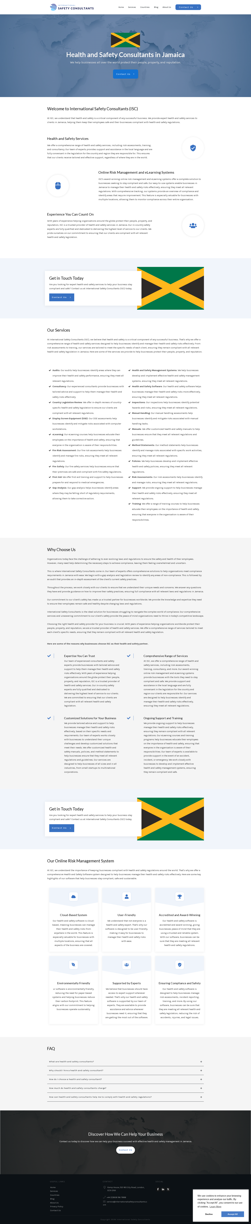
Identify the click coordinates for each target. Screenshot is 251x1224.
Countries (54, 1195)
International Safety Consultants (133, 1220)
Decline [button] (209, 1214)
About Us (54, 1203)
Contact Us (55, 1210)
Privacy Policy (56, 1206)
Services (54, 1191)
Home (52, 1187)
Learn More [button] (215, 1206)
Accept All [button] (233, 1214)
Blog (52, 1199)
